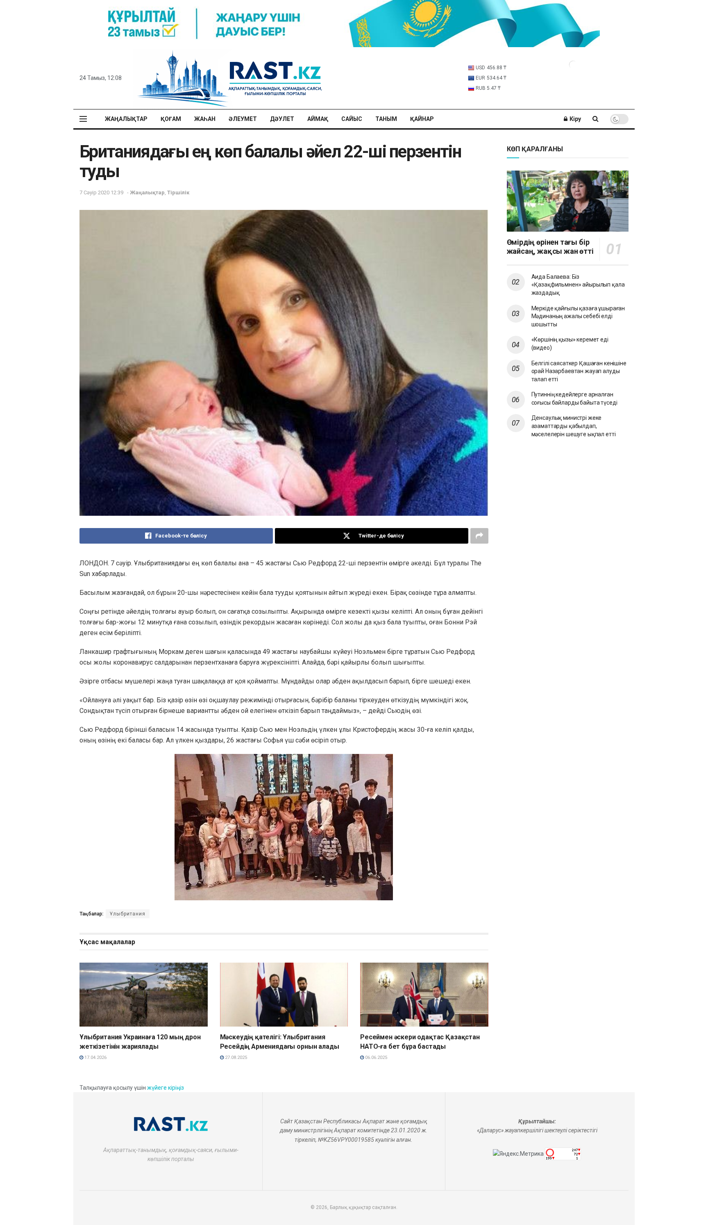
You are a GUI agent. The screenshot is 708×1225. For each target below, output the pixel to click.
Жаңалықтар (126, 119)
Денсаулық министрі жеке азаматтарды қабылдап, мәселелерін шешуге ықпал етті (573, 425)
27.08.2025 (235, 1057)
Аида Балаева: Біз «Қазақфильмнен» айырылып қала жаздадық (578, 284)
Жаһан (205, 119)
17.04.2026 (95, 1057)
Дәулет (282, 119)
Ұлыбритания (127, 914)
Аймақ (317, 119)
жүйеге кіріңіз (165, 1087)
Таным (386, 119)
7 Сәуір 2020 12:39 (101, 192)
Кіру (574, 119)
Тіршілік (178, 192)
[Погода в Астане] (573, 64)
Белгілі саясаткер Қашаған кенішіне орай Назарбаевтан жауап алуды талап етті (578, 371)
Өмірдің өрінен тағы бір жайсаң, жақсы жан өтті (550, 247)
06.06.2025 (375, 1057)
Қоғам (171, 119)
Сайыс (351, 119)
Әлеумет (243, 119)
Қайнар (422, 119)
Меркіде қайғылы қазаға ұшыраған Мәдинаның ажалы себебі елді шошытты (578, 316)
